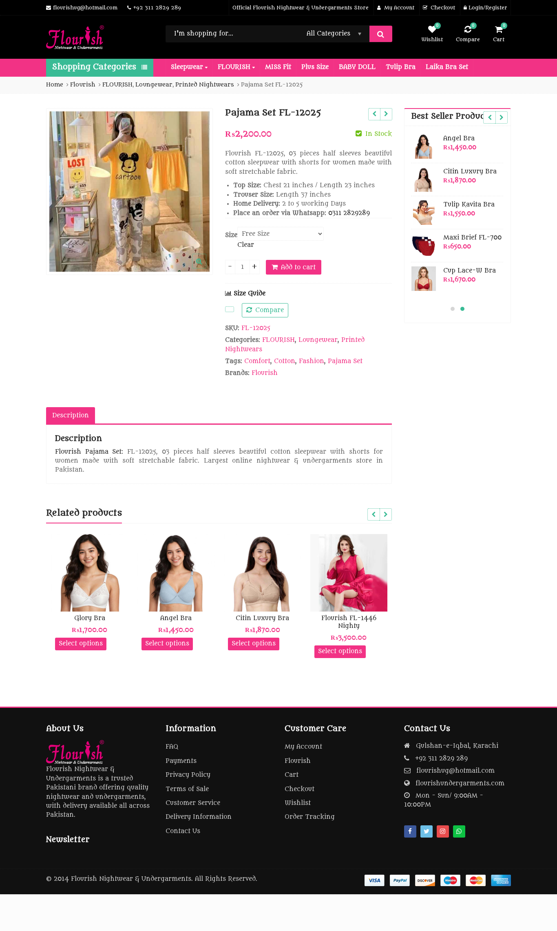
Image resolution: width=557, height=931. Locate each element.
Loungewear (318, 340)
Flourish (265, 373)
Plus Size (315, 67)
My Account (303, 746)
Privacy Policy (188, 774)
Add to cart (298, 267)
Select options (81, 643)
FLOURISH (235, 67)
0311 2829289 (349, 213)
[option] (129, 191)
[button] (206, 267)
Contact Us (183, 831)
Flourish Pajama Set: (89, 451)
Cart (291, 774)
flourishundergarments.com (460, 783)
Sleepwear (188, 67)
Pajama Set (345, 361)
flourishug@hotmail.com (455, 770)
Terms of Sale (187, 789)
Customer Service (193, 803)
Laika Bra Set (447, 67)
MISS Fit (278, 67)
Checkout (299, 789)
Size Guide (248, 293)
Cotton (284, 361)
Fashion (311, 361)
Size (231, 235)
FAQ (172, 746)
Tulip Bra (401, 67)
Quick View (93, 618)
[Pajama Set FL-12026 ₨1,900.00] (374, 114)
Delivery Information (199, 817)
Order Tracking (310, 817)
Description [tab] (70, 415)
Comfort (257, 361)
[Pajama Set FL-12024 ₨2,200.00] (386, 114)
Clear (245, 245)
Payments (181, 761)
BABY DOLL (357, 67)
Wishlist (298, 803)
